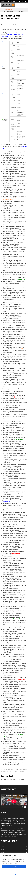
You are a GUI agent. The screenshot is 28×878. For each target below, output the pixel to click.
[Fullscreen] (25, 807)
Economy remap (20, 110)
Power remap (19, 85)
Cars (2, 846)
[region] (14, 865)
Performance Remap (21, 136)
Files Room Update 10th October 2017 (7, 770)
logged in (11, 779)
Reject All (14, 874)
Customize (14, 870)
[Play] (3, 807)
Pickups (3, 849)
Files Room (18, 25)
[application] (14, 801)
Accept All (14, 866)
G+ (14, 1)
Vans (2, 852)
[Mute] (22, 807)
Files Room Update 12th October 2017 (21, 770)
